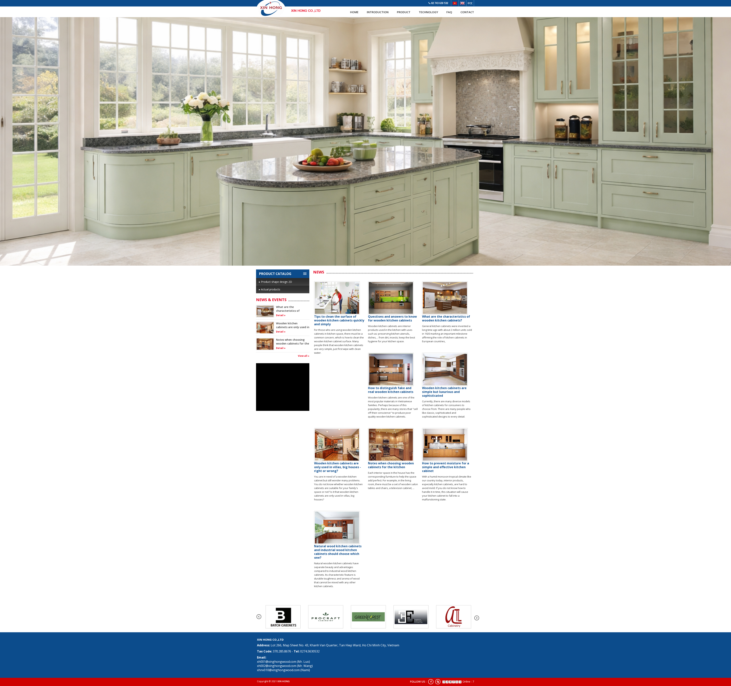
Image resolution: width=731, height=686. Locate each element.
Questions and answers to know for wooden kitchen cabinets (392, 318)
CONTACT (467, 12)
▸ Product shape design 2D (275, 282)
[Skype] (438, 681)
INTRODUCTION (378, 12)
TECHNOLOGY (428, 12)
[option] (283, 617)
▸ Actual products (269, 289)
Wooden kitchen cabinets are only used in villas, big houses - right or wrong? (292, 329)
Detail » (281, 315)
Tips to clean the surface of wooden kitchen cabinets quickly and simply (339, 320)
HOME (354, 12)
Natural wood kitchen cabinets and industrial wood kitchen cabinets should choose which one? (338, 552)
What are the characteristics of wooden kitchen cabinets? (288, 312)
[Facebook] (430, 681)
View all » (303, 355)
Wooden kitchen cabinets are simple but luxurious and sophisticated (444, 392)
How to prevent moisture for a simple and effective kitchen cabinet (445, 467)
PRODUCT (403, 12)
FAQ (449, 12)
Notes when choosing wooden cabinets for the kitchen (292, 343)
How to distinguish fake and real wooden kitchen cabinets (390, 390)
